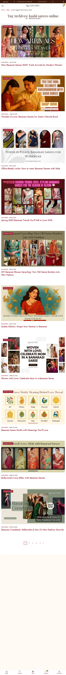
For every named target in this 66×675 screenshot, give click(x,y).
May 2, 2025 (12, 324)
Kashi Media (4, 62)
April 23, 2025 (13, 527)
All (26, 18)
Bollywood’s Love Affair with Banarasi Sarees (23, 477)
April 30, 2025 (13, 375)
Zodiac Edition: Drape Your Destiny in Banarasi (24, 326)
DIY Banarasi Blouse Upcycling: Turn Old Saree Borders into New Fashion (30, 273)
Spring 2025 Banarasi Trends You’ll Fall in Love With (26, 220)
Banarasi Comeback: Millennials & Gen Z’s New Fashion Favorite (32, 529)
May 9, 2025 (12, 166)
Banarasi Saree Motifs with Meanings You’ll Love (24, 430)
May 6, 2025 (12, 269)
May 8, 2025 (12, 217)
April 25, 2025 (13, 427)
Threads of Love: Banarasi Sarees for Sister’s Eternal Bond (29, 116)
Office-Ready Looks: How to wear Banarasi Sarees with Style (30, 168)
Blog (8, 10)
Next (43, 543)
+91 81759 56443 (36, 1)
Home (3, 10)
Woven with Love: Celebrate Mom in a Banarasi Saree (27, 378)
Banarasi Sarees (34, 18)
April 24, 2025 (13, 475)
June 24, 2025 (13, 114)
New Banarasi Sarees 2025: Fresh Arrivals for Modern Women (31, 64)
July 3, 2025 (12, 62)
